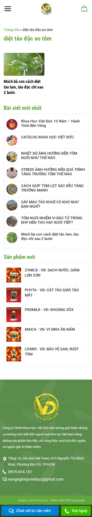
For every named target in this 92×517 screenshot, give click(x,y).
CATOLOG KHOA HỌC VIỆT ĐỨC (47, 137)
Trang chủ (11, 30)
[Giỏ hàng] (84, 8)
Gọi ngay (79, 510)
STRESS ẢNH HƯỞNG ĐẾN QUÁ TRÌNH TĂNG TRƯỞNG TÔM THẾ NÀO (53, 171)
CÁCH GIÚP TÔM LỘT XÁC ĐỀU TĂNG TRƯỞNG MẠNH (52, 188)
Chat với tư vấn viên (33, 510)
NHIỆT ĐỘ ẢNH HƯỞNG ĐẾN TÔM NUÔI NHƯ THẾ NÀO (49, 155)
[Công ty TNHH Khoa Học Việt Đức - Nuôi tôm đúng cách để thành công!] (46, 8)
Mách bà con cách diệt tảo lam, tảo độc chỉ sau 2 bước (23, 87)
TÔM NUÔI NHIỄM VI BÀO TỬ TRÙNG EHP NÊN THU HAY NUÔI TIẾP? (51, 220)
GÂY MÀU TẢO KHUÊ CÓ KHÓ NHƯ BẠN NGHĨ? (50, 204)
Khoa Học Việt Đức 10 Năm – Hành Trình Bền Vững (50, 123)
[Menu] (8, 8)
